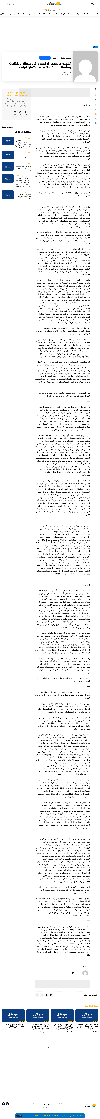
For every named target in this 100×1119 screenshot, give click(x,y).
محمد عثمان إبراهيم (74, 972)
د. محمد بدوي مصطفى (44, 1032)
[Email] (95, 114)
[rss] (15, 113)
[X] (20, 113)
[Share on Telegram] (95, 109)
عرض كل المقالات (44, 58)
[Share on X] (95, 99)
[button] (19, 1116)
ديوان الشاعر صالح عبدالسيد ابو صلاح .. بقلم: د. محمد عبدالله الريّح (23, 168)
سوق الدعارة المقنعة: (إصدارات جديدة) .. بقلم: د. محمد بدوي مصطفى (39, 1026)
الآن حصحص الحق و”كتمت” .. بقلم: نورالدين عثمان (14, 1025)
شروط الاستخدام (40, 1115)
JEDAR (43, 1107)
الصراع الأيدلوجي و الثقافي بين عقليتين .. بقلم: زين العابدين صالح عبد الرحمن (64, 1026)
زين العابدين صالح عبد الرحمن (68, 1032)
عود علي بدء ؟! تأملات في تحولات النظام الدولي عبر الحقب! (24, 197)
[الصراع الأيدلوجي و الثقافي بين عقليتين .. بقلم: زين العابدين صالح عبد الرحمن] (62, 1015)
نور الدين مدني (22, 1030)
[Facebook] (25, 113)
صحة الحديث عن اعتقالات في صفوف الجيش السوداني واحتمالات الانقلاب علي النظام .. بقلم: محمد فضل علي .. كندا (23, 144)
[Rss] (3, 1103)
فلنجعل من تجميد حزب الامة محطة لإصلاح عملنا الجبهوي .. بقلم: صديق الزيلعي (87, 1026)
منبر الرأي (95, 47)
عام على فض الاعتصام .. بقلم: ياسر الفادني (23, 156)
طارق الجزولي (95, 1032)
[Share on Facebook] (95, 95)
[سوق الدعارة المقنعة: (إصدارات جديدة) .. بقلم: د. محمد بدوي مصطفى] (37, 1015)
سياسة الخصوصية (53, 1115)
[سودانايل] (54, 4)
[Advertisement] (50, 30)
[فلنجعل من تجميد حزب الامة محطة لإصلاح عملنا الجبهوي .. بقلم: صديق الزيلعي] (86, 1015)
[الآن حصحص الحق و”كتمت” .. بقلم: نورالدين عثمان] (13, 1015)
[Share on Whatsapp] (95, 104)
